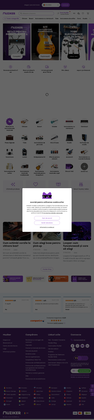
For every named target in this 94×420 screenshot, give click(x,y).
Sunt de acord (47, 218)
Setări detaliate (47, 223)
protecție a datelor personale (53, 213)
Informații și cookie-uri (47, 227)
